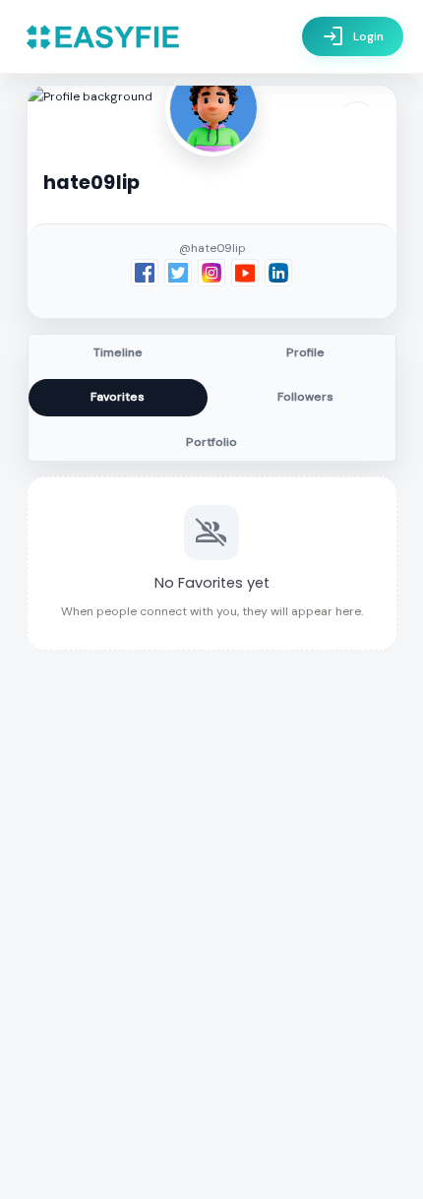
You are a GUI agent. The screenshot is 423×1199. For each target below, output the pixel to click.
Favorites (118, 397)
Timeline (118, 352)
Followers (305, 397)
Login (353, 36)
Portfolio (211, 442)
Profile (305, 352)
